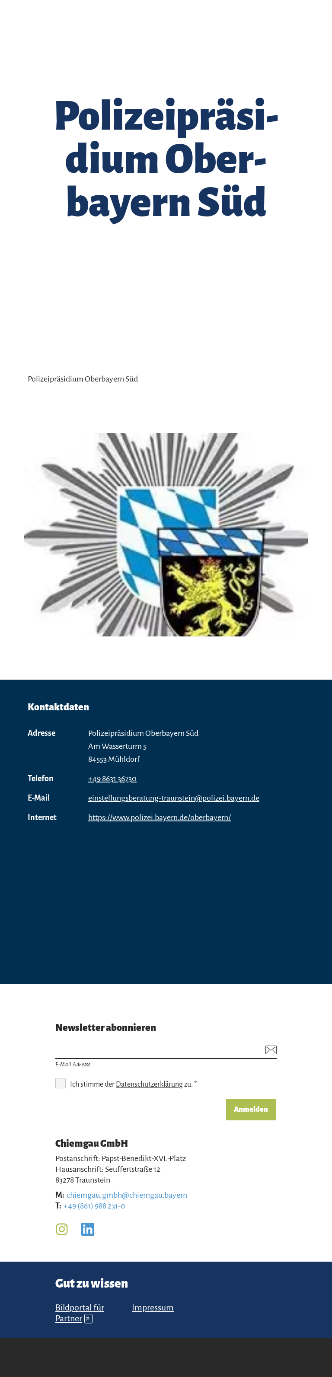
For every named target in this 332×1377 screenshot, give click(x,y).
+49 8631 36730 (112, 778)
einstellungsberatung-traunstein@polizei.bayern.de (173, 798)
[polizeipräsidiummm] (166, 535)
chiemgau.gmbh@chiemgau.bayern (127, 1195)
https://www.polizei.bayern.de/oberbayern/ (159, 817)
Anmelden (251, 1109)
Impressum (153, 1307)
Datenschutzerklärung (149, 1084)
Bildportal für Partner (79, 1313)
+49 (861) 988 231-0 (94, 1206)
